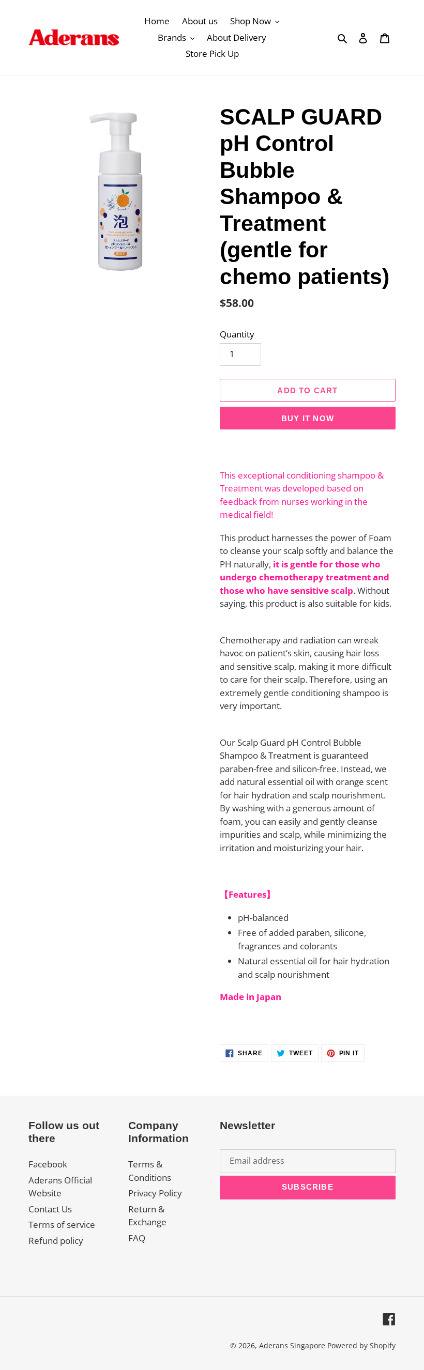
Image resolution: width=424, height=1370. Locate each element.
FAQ (136, 1238)
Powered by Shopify (361, 1345)
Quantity (237, 334)
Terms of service (61, 1224)
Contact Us (50, 1209)
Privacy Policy (155, 1193)
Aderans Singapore (292, 1345)
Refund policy (55, 1240)
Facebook (47, 1164)
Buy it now (307, 418)
